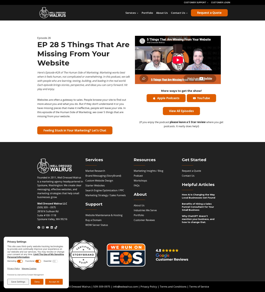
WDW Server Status (96, 225)
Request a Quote (209, 13)
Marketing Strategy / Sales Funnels (105, 195)
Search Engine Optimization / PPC (104, 190)
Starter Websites (95, 185)
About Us (162, 13)
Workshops (140, 180)
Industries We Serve (145, 210)
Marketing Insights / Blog (148, 170)
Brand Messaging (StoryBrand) (103, 175)
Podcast (138, 175)
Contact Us (188, 175)
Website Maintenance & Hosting (104, 215)
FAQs (137, 185)
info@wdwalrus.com (125, 286)
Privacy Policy (148, 286)
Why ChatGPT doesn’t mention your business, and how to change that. (198, 219)
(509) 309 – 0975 (46, 207)
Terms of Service (199, 286)
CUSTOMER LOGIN (220, 2)
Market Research (95, 170)
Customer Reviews (144, 220)
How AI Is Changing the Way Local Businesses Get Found (198, 196)
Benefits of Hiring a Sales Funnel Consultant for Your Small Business (198, 206)
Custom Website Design (99, 180)
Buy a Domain (93, 220)
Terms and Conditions (173, 286)
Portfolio (147, 13)
